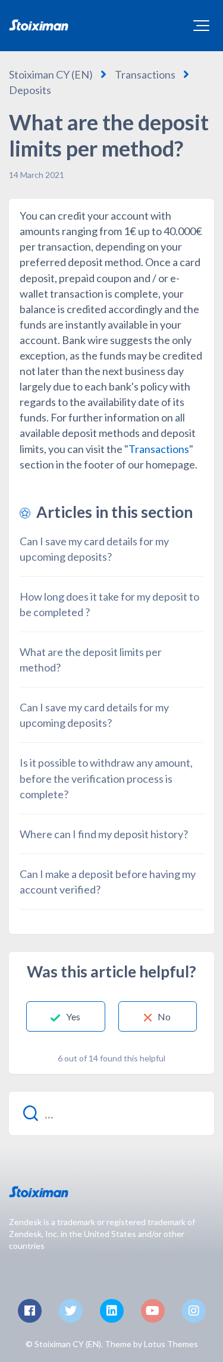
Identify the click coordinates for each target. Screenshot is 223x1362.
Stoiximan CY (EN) (51, 74)
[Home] (38, 25)
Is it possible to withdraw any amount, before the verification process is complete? (106, 778)
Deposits (30, 89)
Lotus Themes (171, 1344)
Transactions (145, 74)
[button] (201, 25)
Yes (73, 1016)
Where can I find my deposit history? (104, 834)
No (164, 1016)
